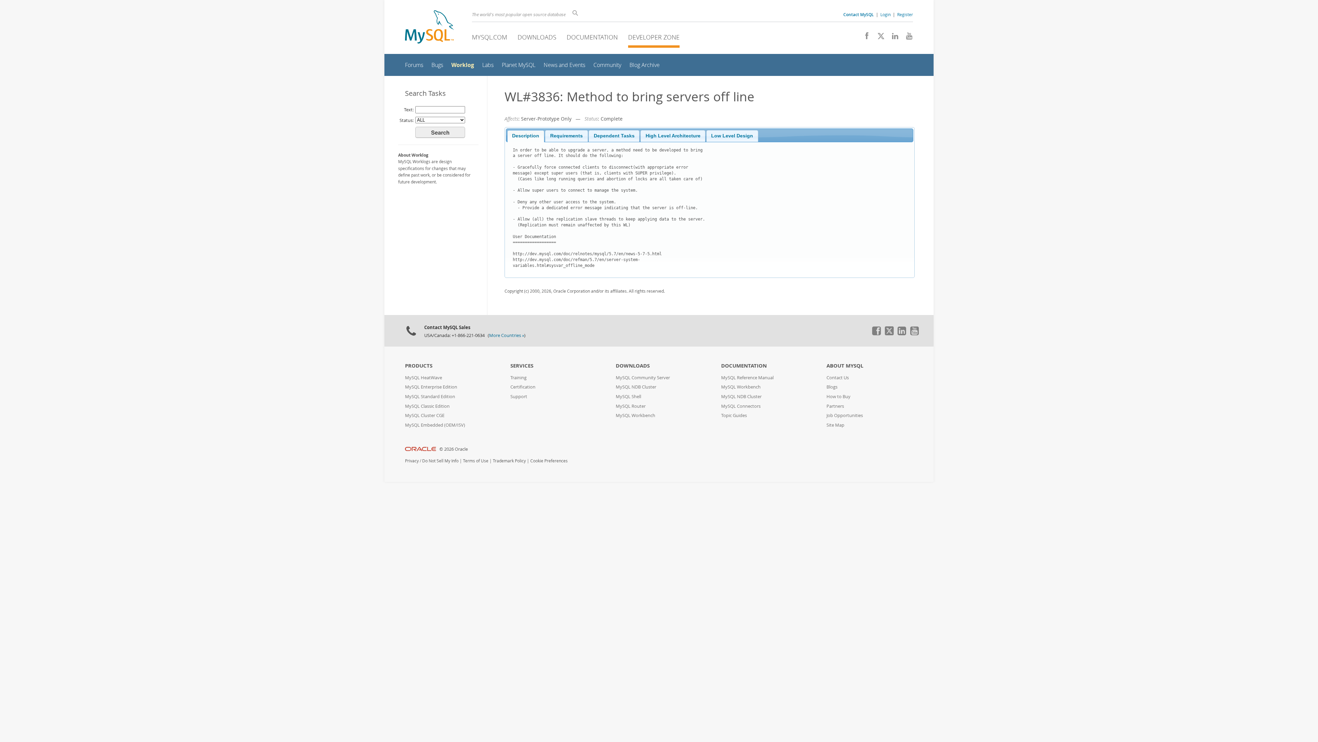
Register (905, 14)
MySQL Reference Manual (747, 378)
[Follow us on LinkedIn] (892, 38)
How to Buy (838, 397)
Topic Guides (734, 415)
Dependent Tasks (614, 135)
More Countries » (506, 335)
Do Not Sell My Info (440, 460)
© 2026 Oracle (453, 449)
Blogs (831, 387)
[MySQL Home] (429, 28)
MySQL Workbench (635, 415)
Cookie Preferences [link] (549, 460)
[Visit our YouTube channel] (906, 38)
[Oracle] (420, 449)
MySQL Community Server (643, 378)
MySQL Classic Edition (427, 406)
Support (518, 397)
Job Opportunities (844, 415)
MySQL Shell (628, 397)
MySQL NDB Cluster (636, 387)
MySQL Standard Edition (430, 397)
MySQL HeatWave (423, 378)
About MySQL (844, 365)
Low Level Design (732, 135)
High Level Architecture (673, 135)
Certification (522, 387)
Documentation (592, 37)
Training (518, 378)
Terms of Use (475, 460)
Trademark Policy (509, 460)
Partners (835, 406)
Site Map (835, 425)
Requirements (566, 135)
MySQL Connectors (741, 406)
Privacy (412, 460)
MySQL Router (631, 406)
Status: (407, 120)
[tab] (525, 136)
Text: (409, 109)
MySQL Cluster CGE (424, 415)
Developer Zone (654, 37)
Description (525, 135)
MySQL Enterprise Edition (431, 387)
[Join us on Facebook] (864, 38)
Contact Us (837, 378)
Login (885, 14)
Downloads (537, 37)
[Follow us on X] (878, 38)
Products (418, 365)
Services (521, 365)
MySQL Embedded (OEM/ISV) (435, 425)
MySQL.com (489, 37)
